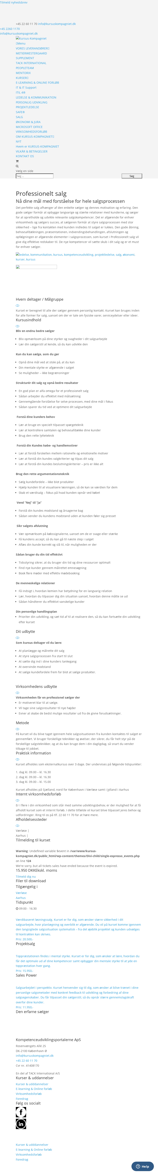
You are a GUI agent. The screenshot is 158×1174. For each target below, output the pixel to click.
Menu (21, 43)
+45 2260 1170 (10, 29)
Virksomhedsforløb (29, 1094)
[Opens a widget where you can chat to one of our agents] (142, 1167)
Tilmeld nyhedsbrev (13, 2)
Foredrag (22, 1099)
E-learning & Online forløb (34, 1089)
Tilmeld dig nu (26, 876)
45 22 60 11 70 (27, 1061)
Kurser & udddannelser (32, 1084)
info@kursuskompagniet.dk (19, 33)
